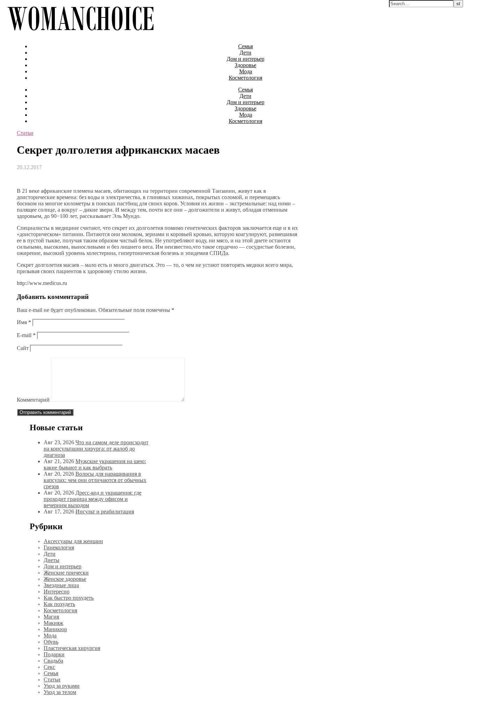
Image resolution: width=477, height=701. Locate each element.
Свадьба (53, 661)
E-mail (26, 335)
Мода (245, 71)
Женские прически (66, 573)
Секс (49, 667)
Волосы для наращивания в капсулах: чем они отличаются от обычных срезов (95, 480)
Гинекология (59, 547)
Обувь (51, 642)
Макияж (53, 623)
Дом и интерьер (245, 59)
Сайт (23, 348)
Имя (24, 322)
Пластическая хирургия (72, 648)
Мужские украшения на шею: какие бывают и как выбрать (95, 464)
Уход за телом (60, 692)
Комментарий (33, 400)
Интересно (56, 591)
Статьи (25, 133)
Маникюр (55, 629)
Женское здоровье (65, 579)
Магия (51, 617)
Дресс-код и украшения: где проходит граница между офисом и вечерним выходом (92, 499)
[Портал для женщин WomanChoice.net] (80, 34)
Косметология (245, 78)
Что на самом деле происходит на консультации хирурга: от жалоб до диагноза (96, 448)
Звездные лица (61, 585)
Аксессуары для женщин (73, 541)
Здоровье (245, 65)
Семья (245, 46)
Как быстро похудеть (69, 598)
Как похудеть (59, 604)
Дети (245, 53)
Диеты (51, 560)
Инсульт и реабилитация (104, 511)
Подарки (54, 654)
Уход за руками (62, 686)
